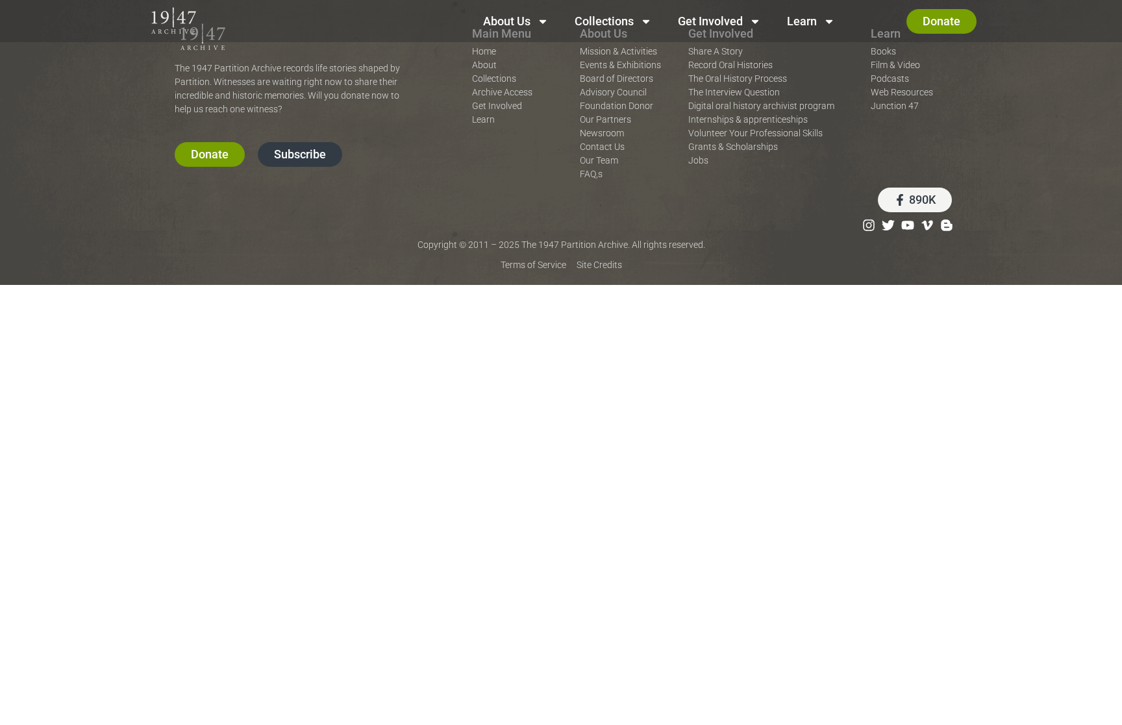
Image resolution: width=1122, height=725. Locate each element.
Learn (802, 21)
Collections (604, 21)
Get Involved (710, 21)
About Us (506, 21)
